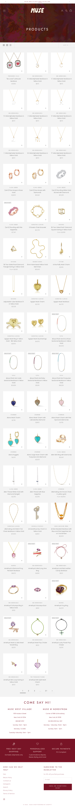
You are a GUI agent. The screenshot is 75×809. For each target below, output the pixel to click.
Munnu (13, 565)
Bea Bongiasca (37, 76)
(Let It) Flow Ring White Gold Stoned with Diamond (61, 191)
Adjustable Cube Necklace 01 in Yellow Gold (14, 303)
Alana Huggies (14, 455)
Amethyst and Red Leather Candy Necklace (61, 569)
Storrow (14, 415)
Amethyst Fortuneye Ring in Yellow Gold (13, 607)
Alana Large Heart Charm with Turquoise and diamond (37, 456)
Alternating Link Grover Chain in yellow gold (61, 493)
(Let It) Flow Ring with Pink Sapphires (13, 228)
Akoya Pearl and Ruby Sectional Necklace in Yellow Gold (37, 380)
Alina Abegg (13, 187)
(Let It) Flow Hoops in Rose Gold (14, 191)
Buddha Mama (37, 262)
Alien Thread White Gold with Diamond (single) (13, 493)
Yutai (61, 336)
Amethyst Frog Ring (61, 605)
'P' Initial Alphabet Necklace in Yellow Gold (61, 154)
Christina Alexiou (37, 224)
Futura (61, 262)
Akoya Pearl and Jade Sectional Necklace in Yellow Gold (13, 380)
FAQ (4, 774)
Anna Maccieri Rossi (61, 526)
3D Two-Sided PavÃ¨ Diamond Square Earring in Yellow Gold (61, 228)
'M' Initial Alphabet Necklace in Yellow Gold (37, 154)
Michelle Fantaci (37, 526)
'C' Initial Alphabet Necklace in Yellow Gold (61, 80)
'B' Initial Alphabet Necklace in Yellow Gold (37, 80)
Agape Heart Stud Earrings (37, 339)
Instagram (6, 784)
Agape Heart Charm (37, 302)
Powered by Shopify (44, 804)
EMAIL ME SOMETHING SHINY (58, 787)
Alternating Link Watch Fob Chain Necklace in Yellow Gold (13, 530)
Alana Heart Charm (13, 418)
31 (46, 691)
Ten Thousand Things (37, 677)
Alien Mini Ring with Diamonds (61, 455)
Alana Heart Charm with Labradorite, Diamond (37, 419)
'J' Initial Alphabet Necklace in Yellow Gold (37, 117)
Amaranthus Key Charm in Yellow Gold (37, 530)
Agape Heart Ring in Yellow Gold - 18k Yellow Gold (13, 340)
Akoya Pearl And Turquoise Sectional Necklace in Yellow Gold (61, 380)
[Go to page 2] (52, 691)
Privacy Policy (7, 790)
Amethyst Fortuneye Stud (37, 605)
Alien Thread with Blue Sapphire (37, 493)
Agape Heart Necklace (61, 302)
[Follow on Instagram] (4, 799)
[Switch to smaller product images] (7, 45)
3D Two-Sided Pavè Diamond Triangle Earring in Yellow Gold (13, 266)
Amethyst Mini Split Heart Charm (37, 681)
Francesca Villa (13, 76)
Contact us (7, 781)
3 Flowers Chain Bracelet (37, 227)
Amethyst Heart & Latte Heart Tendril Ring (14, 644)
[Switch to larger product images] (4, 45)
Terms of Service (9, 794)
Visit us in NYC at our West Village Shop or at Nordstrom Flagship (37, 1)
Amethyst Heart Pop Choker (37, 643)
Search (5, 787)
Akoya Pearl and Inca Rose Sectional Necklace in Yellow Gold (61, 341)
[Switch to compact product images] (10, 45)
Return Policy (7, 778)
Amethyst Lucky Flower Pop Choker (61, 644)
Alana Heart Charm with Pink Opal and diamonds (61, 419)
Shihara (61, 224)
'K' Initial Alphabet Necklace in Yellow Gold (61, 117)
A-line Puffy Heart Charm (61, 265)
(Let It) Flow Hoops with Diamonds (37, 191)
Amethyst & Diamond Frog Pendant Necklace (13, 569)
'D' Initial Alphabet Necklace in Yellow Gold (13, 117)
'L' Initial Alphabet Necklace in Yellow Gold (14, 154)
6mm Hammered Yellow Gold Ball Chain (37, 266)
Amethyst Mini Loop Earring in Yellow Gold (14, 681)
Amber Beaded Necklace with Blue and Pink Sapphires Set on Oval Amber (61, 531)
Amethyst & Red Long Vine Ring (37, 569)
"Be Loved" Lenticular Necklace (13, 80)
